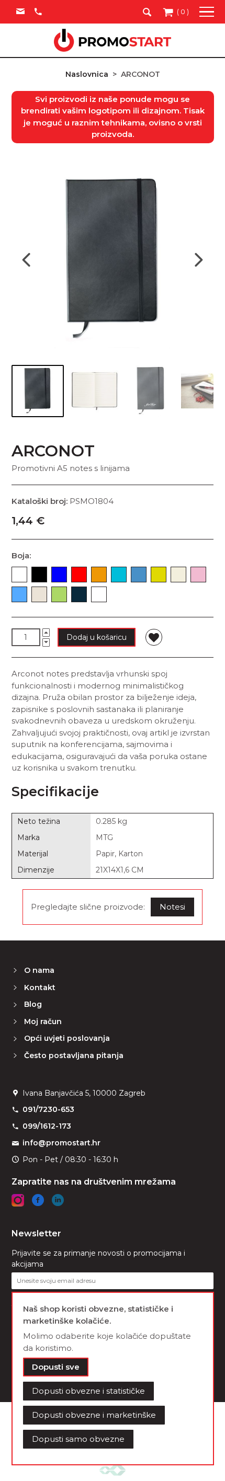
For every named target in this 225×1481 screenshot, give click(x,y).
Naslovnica (86, 74)
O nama (39, 970)
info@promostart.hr (61, 1142)
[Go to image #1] (38, 391)
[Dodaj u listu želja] (153, 637)
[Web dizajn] (112, 1470)
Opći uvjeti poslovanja (67, 1038)
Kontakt (39, 987)
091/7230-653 (48, 1109)
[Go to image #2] (94, 391)
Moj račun (43, 1021)
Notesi (172, 907)
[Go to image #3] (151, 391)
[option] (19, 574)
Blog (33, 1004)
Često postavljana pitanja (73, 1055)
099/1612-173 (46, 1126)
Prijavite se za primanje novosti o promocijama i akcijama (98, 1258)
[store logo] (112, 40)
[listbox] (112, 586)
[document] (113, 1378)
